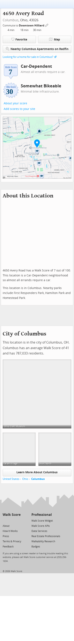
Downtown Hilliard (32, 25)
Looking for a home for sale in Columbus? (28, 56)
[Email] (17, 520)
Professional (41, 515)
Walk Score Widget (42, 520)
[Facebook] (11, 520)
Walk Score (12, 515)
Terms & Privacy (12, 541)
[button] (37, 143)
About (6, 525)
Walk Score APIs (40, 525)
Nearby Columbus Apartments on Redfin (39, 49)
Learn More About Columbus (37, 472)
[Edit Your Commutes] (47, 25)
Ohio (25, 478)
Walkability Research (43, 541)
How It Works (10, 531)
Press (6, 536)
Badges (35, 546)
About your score (15, 103)
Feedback (8, 546)
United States (11, 478)
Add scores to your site (19, 109)
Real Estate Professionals (45, 536)
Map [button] (57, 39)
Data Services (39, 531)
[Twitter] (5, 520)
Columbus (10, 20)
